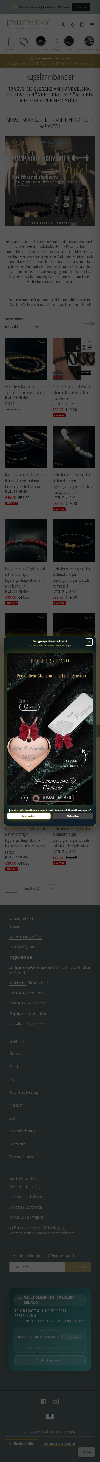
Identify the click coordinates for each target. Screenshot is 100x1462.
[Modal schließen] (89, 642)
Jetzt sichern (29, 816)
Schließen (73, 816)
